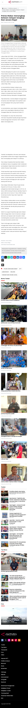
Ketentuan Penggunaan (7, 685)
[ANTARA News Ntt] (15, 2)
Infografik (3, 679)
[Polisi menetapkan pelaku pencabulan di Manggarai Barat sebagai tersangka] (14, 426)
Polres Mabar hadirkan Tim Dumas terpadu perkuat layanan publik (13, 412)
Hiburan (3, 674)
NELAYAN (13, 271)
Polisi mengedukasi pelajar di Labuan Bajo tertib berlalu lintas (13, 367)
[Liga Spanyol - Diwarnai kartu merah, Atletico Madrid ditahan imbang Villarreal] (4, 529)
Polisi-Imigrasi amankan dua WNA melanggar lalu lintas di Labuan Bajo (11, 344)
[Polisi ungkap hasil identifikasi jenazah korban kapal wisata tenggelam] (14, 290)
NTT (20, 268)
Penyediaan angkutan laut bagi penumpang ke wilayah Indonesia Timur (14, 619)
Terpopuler (4, 649)
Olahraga (3, 672)
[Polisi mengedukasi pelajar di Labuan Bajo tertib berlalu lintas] (14, 358)
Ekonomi (3, 663)
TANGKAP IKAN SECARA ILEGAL (9, 274)
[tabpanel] (14, 616)
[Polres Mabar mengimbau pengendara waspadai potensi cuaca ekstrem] (14, 381)
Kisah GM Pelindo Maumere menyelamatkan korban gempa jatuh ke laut (14, 570)
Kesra (2, 666)
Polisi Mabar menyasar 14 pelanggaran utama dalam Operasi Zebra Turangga (12, 481)
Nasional (3, 682)
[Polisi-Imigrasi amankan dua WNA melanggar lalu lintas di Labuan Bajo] (14, 336)
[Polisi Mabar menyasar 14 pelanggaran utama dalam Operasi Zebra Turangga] (14, 472)
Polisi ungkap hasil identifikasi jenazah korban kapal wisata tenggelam (12, 299)
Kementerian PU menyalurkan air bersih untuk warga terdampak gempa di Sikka (17, 543)
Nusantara (4, 668)
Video (2, 654)
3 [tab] (14, 625)
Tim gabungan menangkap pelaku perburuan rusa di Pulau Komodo (11, 322)
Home (5, 8)
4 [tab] (16, 625)
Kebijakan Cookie (6, 690)
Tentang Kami (5, 693)
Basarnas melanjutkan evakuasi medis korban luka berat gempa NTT (17, 591)
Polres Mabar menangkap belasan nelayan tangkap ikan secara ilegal (13, 10)
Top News (4, 550)
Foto (2, 604)
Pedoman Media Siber (7, 695)
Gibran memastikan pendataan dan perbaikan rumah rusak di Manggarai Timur (17, 598)
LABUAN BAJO (5, 271)
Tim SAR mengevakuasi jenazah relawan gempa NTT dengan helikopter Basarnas (17, 577)
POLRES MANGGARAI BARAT (11, 268)
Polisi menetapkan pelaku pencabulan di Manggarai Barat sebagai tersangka (13, 435)
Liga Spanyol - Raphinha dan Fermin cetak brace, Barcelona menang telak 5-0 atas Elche (17, 500)
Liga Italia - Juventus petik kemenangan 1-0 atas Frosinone (16, 522)
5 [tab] (18, 625)
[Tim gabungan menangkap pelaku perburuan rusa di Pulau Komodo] (14, 313)
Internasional (4, 677)
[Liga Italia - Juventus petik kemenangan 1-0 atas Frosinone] (4, 522)
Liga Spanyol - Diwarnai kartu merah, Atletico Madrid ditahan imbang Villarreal (17, 528)
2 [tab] (12, 625)
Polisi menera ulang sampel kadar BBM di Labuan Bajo (13, 458)
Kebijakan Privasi (5, 688)
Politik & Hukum (13, 8)
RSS (2, 698)
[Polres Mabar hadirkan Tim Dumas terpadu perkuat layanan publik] (14, 404)
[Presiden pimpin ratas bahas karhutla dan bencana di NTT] (4, 493)
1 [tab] (9, 625)
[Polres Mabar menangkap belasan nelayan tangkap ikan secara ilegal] (14, 562)
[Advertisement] (14, 138)
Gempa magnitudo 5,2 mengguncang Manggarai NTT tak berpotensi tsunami (17, 515)
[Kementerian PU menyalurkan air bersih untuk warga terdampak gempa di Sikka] (4, 544)
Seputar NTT (4, 658)
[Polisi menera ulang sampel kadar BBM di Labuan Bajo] (14, 449)
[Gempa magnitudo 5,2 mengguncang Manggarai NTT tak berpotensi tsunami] (4, 515)
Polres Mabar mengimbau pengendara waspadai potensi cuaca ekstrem (12, 390)
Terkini (3, 487)
